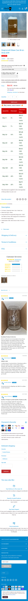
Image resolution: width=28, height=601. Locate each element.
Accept (5, 597)
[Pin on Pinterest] (20, 199)
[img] (4, 296)
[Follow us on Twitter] (5, 580)
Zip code (3, 462)
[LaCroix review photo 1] (14, 318)
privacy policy (12, 594)
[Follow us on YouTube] (13, 580)
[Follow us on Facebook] (2, 580)
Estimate (6, 471)
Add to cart (14, 102)
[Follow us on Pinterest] (11, 580)
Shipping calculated (12, 92)
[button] (4, 60)
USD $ (3, 572)
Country (3, 449)
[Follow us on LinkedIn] (16, 580)
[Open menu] (2, 8)
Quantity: (3, 97)
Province (3, 455)
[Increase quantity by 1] (16, 96)
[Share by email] (26, 199)
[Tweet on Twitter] (23, 199)
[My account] (22, 8)
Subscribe (6, 566)
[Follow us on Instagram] (8, 580)
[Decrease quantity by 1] (8, 96)
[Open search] (19, 8)
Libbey (3, 58)
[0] (25, 9)
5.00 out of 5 (17, 259)
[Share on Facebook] (17, 199)
